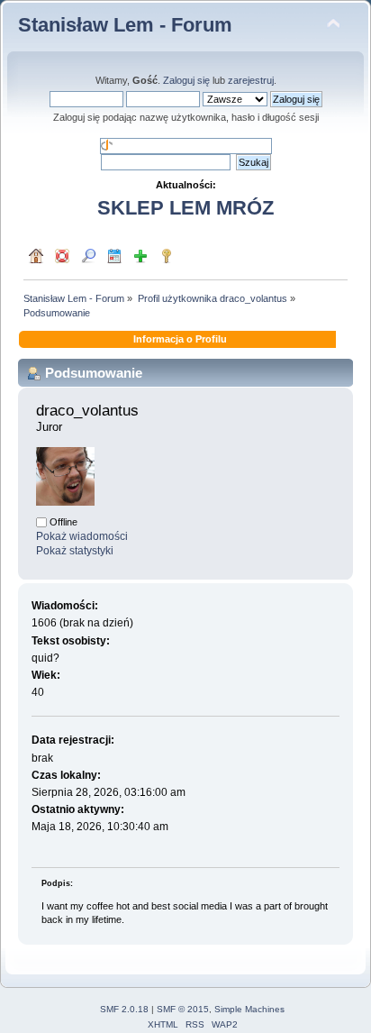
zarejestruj (251, 80)
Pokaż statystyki (74, 550)
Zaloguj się (186, 80)
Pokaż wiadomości (82, 536)
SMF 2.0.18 (124, 1009)
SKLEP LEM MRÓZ (185, 208)
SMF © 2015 (183, 1009)
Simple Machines (249, 1009)
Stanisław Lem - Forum (125, 25)
